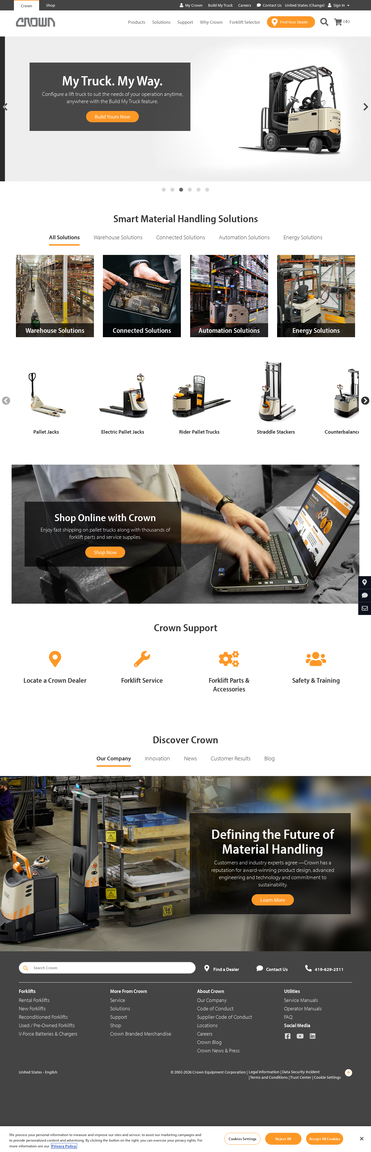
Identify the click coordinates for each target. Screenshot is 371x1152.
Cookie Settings (327, 1077)
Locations (207, 1025)
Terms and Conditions (269, 1077)
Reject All (283, 1138)
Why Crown (211, 22)
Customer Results (230, 758)
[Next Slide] (365, 401)
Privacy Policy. (64, 1146)
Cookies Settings (242, 1138)
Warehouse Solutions (118, 237)
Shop (115, 1025)
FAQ (288, 1017)
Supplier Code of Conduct (224, 1017)
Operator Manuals (303, 1008)
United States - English (38, 1072)
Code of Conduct (215, 1008)
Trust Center (300, 1077)
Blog (269, 758)
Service (117, 1000)
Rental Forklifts (34, 1000)
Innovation (157, 758)
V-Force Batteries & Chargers (48, 1033)
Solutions (161, 22)
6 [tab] (207, 190)
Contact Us (272, 5)
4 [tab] (190, 190)
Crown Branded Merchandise (140, 1033)
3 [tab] (181, 190)
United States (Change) (305, 5)
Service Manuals (301, 1000)
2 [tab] (172, 190)
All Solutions (64, 237)
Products (136, 22)
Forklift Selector (245, 22)
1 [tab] (164, 190)
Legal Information (264, 1071)
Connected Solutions (180, 237)
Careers (204, 1033)
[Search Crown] (324, 22)
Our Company (114, 758)
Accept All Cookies (324, 1138)
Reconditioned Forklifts (43, 1017)
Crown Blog (209, 1042)
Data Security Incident (301, 1071)
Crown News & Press (218, 1050)
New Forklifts (32, 1008)
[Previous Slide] (6, 401)
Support (185, 22)
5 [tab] (198, 190)
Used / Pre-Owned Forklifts (47, 1025)
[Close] (361, 1138)
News (190, 758)
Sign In (339, 5)
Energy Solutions (302, 237)
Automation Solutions (244, 237)
